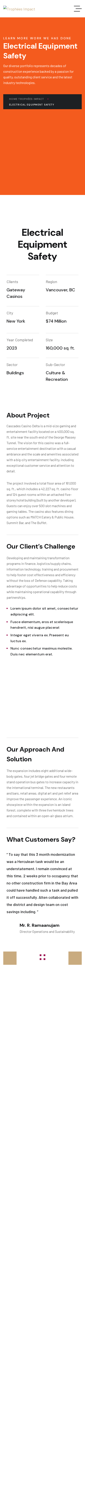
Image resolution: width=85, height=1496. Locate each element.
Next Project (69, 958)
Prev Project (16, 958)
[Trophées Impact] (19, 8)
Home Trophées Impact (26, 99)
